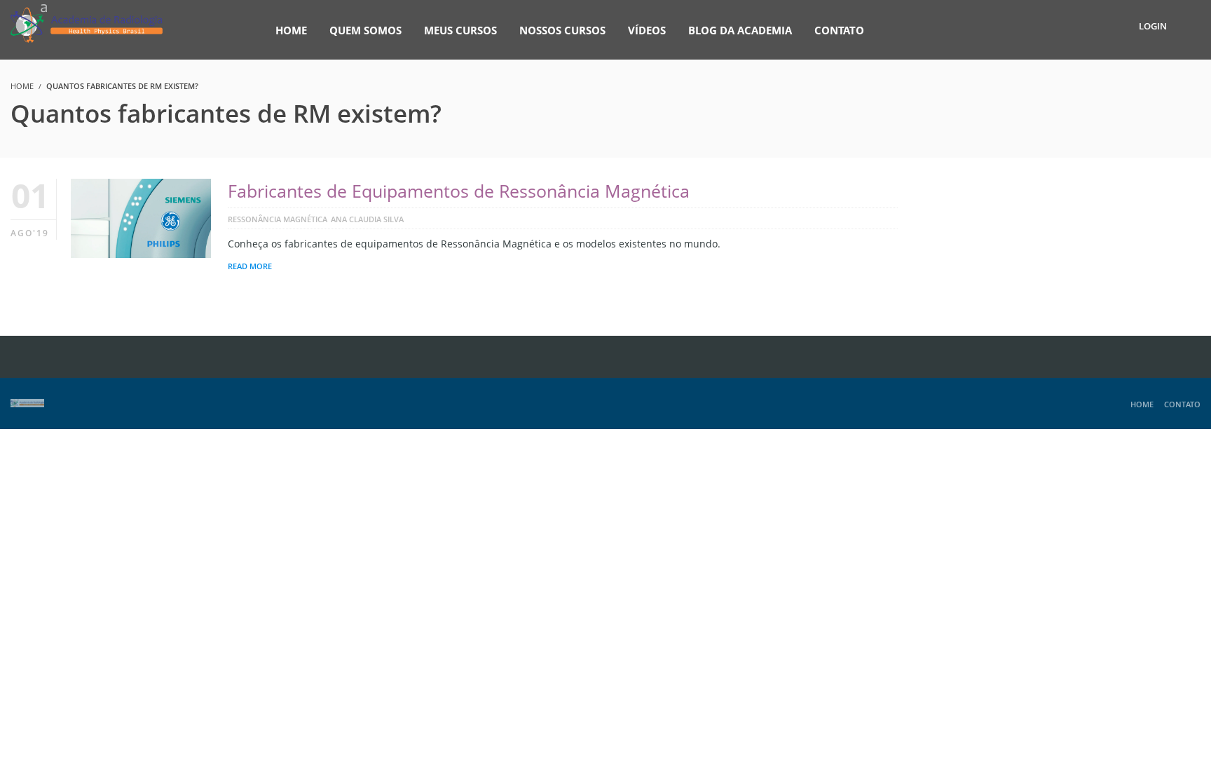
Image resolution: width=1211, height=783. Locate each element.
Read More (250, 266)
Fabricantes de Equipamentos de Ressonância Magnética (459, 191)
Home (1142, 404)
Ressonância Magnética (277, 219)
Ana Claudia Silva (367, 219)
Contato (1182, 404)
